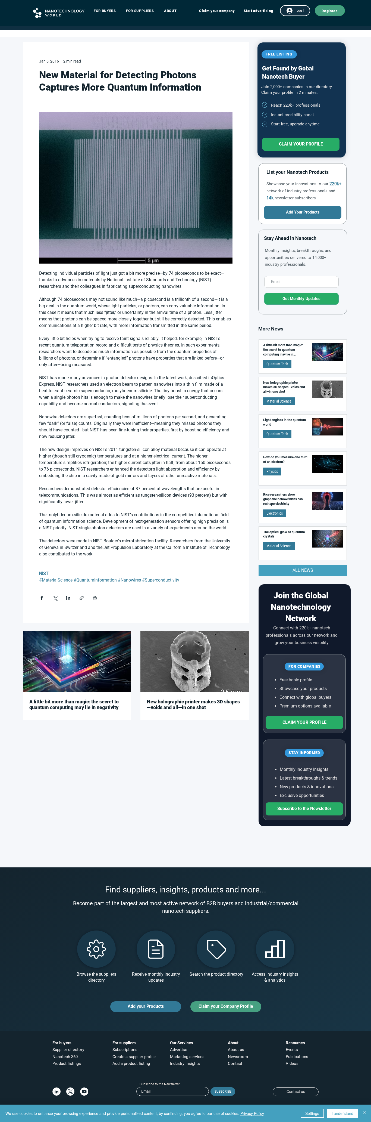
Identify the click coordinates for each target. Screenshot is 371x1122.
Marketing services (187, 1056)
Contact (235, 1063)
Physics (272, 471)
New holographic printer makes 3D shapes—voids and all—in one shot (193, 704)
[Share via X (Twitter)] (55, 598)
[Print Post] (95, 598)
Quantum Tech (277, 364)
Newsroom (238, 1056)
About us (236, 1049)
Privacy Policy (252, 1113)
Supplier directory (68, 1049)
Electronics (274, 513)
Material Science (278, 401)
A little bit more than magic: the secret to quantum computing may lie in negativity (74, 704)
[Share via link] (81, 598)
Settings (312, 1113)
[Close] (364, 1113)
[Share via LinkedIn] (68, 598)
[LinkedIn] (56, 1091)
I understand (342, 1113)
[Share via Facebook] (41, 598)
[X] (70, 1091)
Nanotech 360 (65, 1056)
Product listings (66, 1063)
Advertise (178, 1049)
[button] (107, 10)
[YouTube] (84, 1091)
